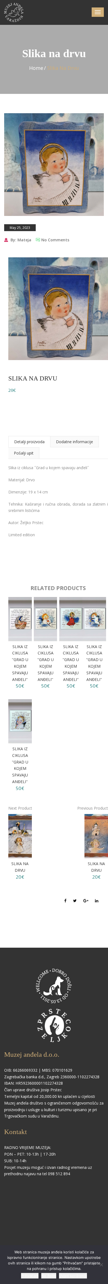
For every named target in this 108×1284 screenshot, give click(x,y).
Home (36, 68)
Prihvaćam (29, 1276)
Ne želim (48, 1276)
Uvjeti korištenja (73, 1276)
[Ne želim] (101, 1264)
